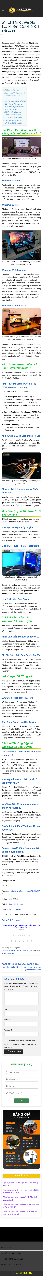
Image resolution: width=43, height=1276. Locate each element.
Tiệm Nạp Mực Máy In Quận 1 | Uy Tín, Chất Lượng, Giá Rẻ (20, 1198)
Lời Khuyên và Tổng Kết (13, 117)
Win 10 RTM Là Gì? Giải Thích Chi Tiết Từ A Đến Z (11, 967)
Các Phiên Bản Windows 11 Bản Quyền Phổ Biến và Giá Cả (15, 96)
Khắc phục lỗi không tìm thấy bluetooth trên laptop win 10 (22, 926)
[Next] (40, 927)
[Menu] (3, 10)
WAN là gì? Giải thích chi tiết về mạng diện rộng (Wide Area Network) (31, 967)
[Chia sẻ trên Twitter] (19, 941)
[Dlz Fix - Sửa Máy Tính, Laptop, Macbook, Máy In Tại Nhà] (21, 10)
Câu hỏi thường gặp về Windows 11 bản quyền (13, 121)
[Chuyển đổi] (2, 1248)
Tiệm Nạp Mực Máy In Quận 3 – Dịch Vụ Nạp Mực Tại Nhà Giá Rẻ (20, 1212)
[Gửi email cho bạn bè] (23, 941)
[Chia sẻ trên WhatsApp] (11, 941)
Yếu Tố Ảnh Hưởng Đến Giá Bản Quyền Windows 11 (15, 102)
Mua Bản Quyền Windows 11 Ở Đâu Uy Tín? (14, 108)
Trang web (8, 1030)
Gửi (21, 1101)
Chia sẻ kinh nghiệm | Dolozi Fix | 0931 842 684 (17, 950)
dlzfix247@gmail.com (15, 909)
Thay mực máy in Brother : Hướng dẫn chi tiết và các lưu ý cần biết (20, 1191)
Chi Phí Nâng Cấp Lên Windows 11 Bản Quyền (13, 113)
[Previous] (2, 927)
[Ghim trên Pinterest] (27, 941)
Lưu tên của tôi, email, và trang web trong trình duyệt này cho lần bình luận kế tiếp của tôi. (20, 1044)
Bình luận (8, 990)
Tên (6, 1009)
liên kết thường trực (8, 953)
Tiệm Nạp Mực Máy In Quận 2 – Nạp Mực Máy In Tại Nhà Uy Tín (21, 1205)
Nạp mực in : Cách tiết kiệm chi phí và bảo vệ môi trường (20, 1184)
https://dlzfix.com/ (16, 904)
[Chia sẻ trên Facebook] (15, 941)
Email (6, 1019)
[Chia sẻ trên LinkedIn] (31, 941)
